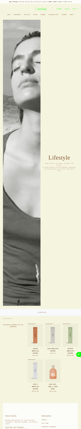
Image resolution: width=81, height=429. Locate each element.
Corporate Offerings (49, 427)
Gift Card (45, 423)
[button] (9, 14)
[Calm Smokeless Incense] (52, 335)
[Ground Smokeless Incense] (35, 335)
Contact (44, 420)
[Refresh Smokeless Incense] (70, 335)
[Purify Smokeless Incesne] (35, 370)
